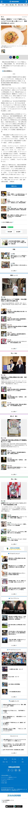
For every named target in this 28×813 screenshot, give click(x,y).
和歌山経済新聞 (14, 2)
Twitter (12, 770)
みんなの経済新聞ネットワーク (14, 796)
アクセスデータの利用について (7, 779)
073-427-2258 (20, 63)
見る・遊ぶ (12, 4)
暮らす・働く (20, 4)
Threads (19, 770)
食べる (7, 4)
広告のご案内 (4, 782)
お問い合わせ (4, 780)
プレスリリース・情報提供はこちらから (9, 777)
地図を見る (14, 186)
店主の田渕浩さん (8, 71)
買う (16, 4)
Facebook (8, 770)
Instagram (15, 770)
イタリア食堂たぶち (7, 222)
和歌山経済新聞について (6, 775)
